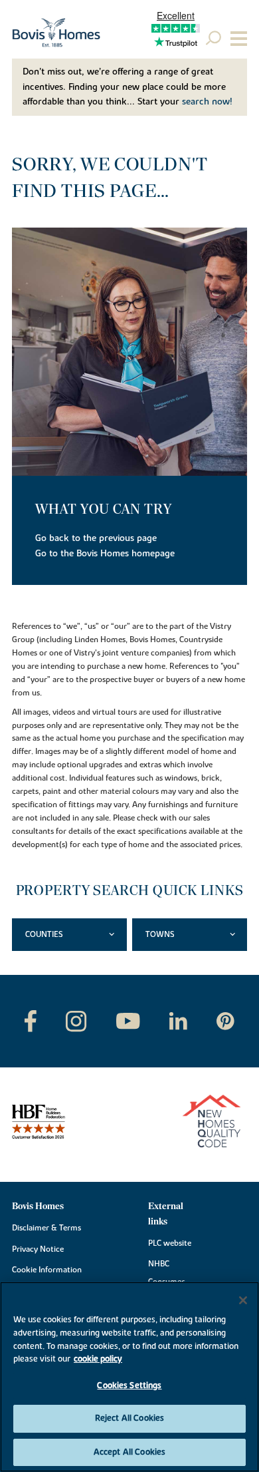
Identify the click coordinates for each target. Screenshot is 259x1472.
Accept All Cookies (129, 1452)
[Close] (243, 1300)
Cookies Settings (129, 1385)
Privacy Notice (38, 1249)
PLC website (169, 1243)
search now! (207, 102)
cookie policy (98, 1359)
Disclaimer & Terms (46, 1228)
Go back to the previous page (96, 538)
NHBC (158, 1264)
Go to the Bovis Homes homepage (105, 554)
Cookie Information (47, 1270)
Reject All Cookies (129, 1418)
